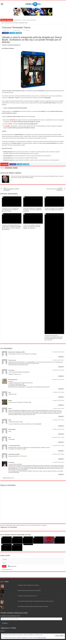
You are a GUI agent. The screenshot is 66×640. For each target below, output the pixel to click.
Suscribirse (4, 623)
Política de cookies (42, 637)
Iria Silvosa (11, 462)
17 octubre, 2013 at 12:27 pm (58, 429)
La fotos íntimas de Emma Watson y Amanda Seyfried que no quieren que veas (36, 601)
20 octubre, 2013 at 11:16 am (58, 379)
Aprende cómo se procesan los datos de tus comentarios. (33, 525)
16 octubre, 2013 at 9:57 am (58, 462)
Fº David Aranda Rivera (14, 445)
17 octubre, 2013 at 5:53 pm (58, 408)
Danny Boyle (9, 167)
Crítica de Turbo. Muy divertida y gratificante (54, 189)
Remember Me (12, 566)
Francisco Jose (12, 360)
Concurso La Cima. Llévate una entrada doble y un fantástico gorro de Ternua (10, 209)
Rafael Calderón (6, 30)
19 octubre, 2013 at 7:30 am (58, 392)
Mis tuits (2, 631)
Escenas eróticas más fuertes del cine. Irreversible (29, 590)
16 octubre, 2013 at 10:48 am (58, 454)
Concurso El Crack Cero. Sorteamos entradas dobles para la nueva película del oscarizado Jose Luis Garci (54, 338)
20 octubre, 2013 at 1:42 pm (58, 370)
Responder (61, 356)
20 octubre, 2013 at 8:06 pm (58, 351)
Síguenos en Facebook (8, 527)
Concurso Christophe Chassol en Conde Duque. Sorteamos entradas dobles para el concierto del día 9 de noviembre (11, 227)
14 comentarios (26, 30)
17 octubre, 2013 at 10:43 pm (58, 400)
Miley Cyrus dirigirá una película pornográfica (11, 189)
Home (2, 22)
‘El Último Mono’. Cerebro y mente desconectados (25, 20)
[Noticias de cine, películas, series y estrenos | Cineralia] (33, 4)
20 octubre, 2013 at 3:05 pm (58, 360)
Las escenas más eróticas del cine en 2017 (27, 595)
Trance (15, 167)
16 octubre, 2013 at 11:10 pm (58, 437)
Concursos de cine (9, 22)
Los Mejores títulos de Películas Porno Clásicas (28, 585)
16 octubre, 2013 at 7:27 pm (58, 445)
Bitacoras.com (10, 477)
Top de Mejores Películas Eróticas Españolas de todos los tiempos (33, 606)
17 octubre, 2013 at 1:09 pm (58, 419)
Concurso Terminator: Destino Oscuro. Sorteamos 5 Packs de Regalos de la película (31, 226)
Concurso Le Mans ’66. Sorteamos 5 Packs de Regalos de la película (54, 208)
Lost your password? (7, 569)
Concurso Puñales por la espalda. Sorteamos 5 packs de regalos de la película (32, 209)
